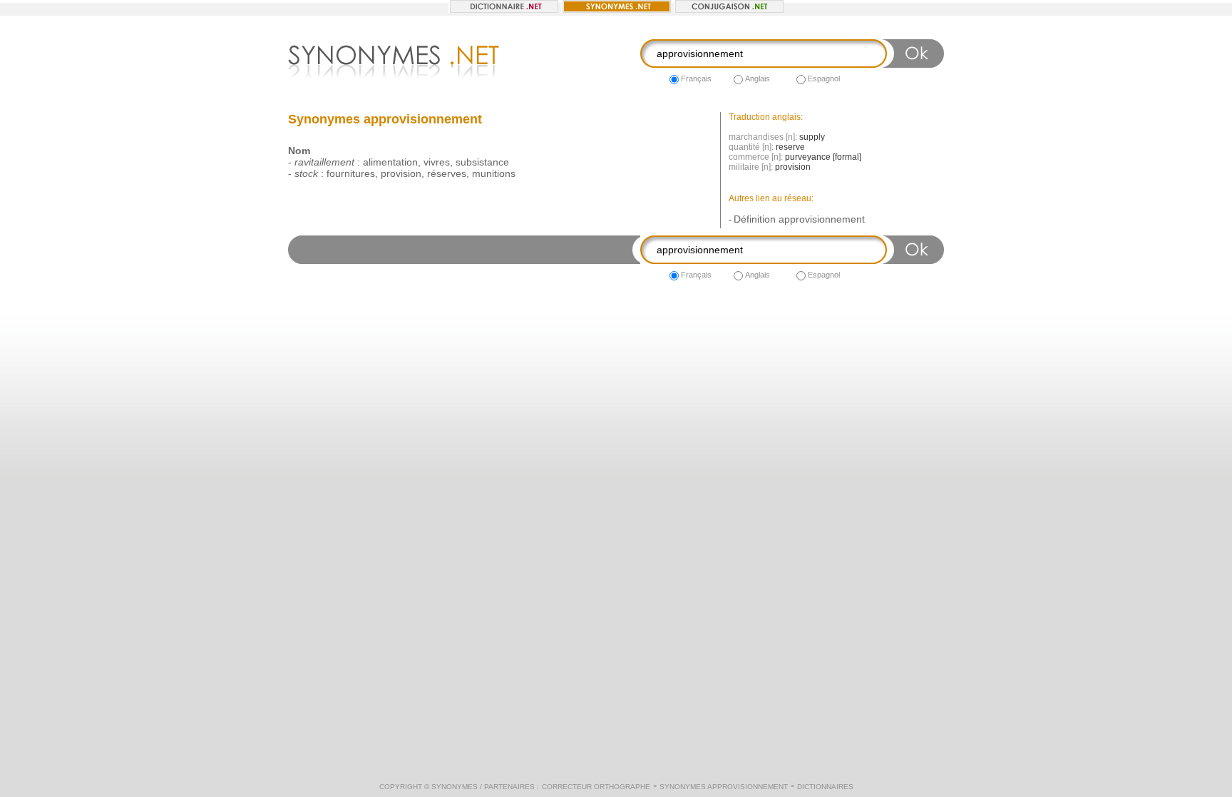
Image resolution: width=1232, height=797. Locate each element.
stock (306, 173)
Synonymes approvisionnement (723, 787)
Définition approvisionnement (799, 219)
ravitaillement (324, 162)
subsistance (482, 162)
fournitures (351, 173)
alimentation (390, 162)
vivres (436, 162)
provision (401, 173)
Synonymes (454, 787)
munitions (493, 173)
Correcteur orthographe (596, 787)
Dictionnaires (825, 787)
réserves (446, 173)
